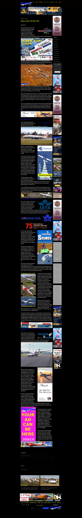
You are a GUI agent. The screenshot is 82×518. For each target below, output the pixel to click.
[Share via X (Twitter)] (23, 455)
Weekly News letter (23, 452)
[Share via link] (27, 455)
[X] (24, 504)
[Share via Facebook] (21, 455)
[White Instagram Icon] (28, 504)
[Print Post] (29, 455)
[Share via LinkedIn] (25, 455)
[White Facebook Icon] (23, 504)
